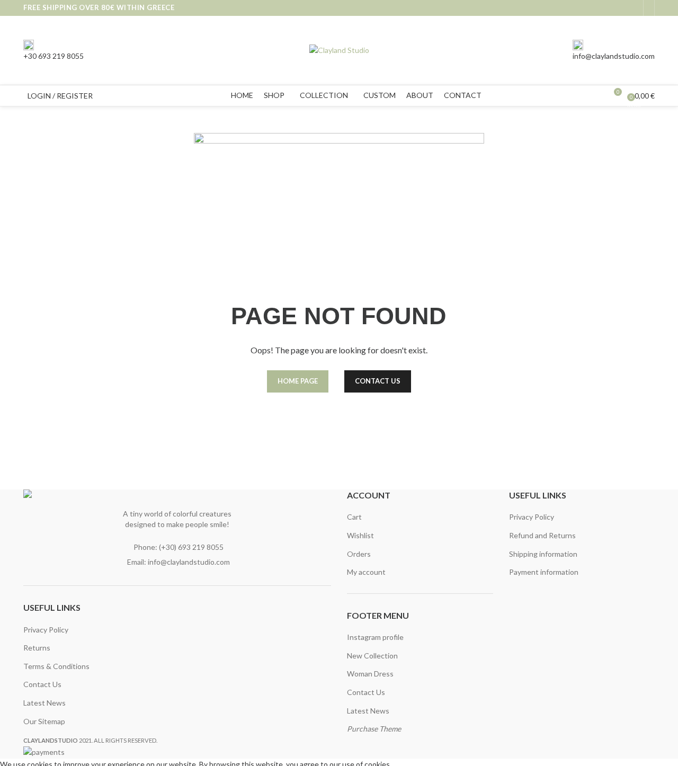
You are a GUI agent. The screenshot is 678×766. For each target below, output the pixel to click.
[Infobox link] (339, 53)
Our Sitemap (44, 721)
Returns (36, 647)
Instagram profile (375, 637)
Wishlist (360, 535)
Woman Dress (370, 673)
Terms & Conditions (56, 666)
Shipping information (543, 553)
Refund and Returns (542, 535)
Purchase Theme (374, 728)
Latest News (44, 702)
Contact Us (42, 684)
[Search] (103, 95)
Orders (359, 553)
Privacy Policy (45, 629)
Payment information (543, 571)
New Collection (372, 655)
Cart (354, 516)
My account (366, 571)
